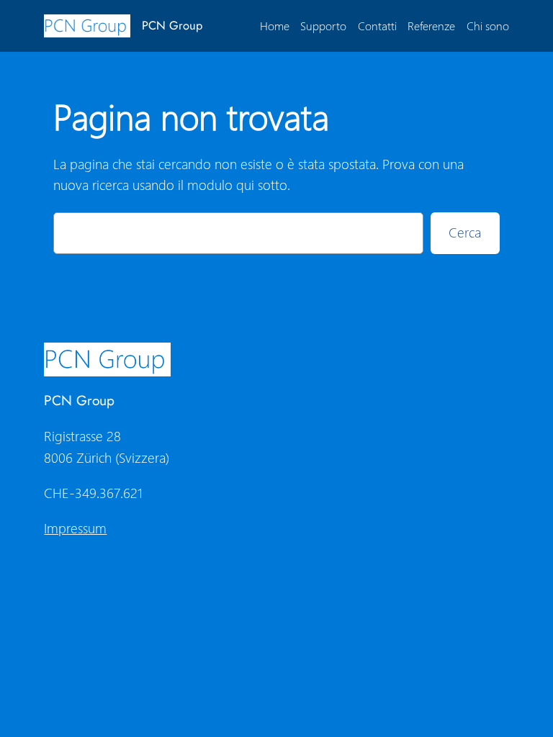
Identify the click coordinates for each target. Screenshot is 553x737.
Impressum (75, 528)
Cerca (465, 232)
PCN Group (172, 25)
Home (274, 25)
